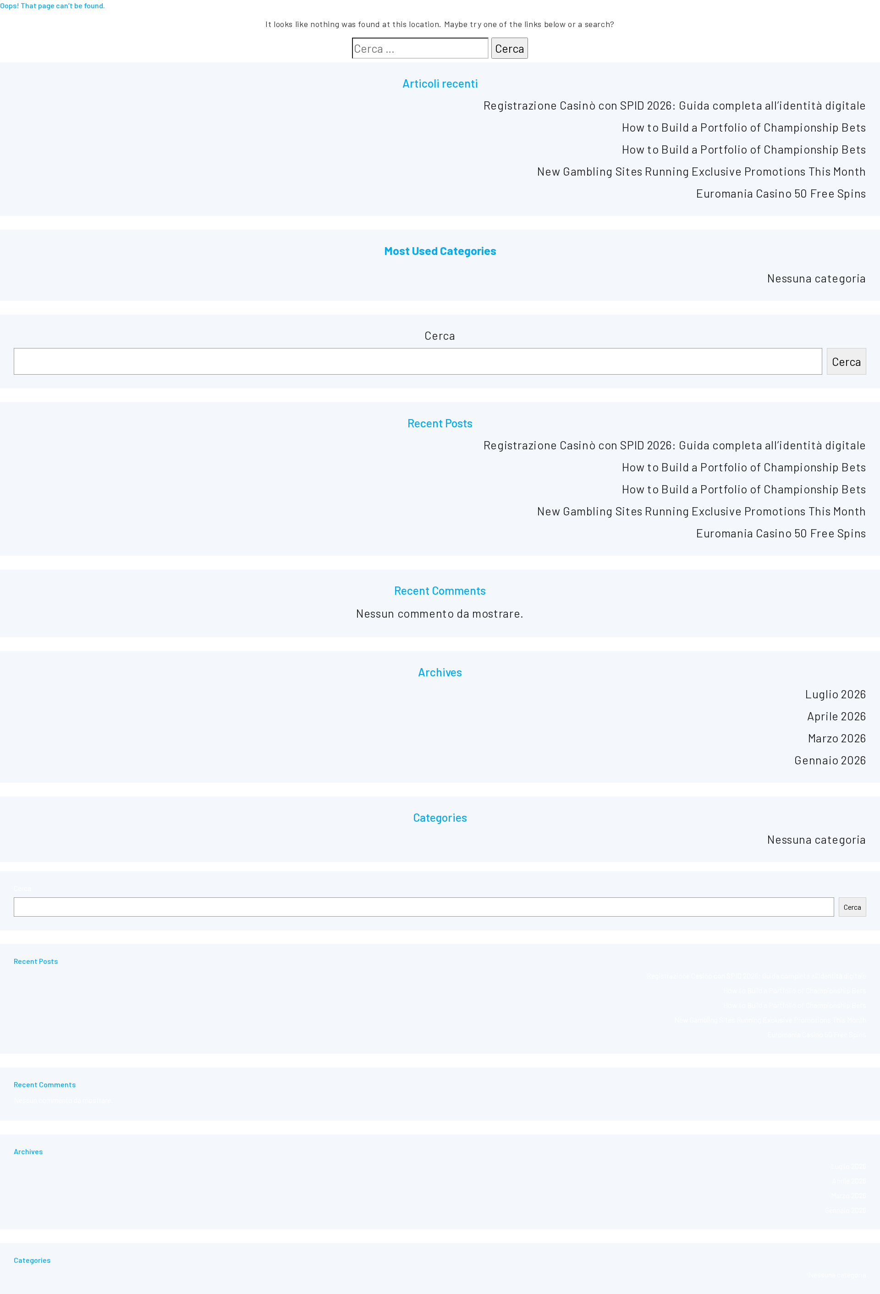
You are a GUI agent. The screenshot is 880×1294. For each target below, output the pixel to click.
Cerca (439, 335)
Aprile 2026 (836, 716)
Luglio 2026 (835, 694)
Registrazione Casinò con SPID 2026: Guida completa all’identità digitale (675, 105)
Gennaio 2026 (830, 760)
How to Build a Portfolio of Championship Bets (744, 127)
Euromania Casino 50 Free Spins (781, 193)
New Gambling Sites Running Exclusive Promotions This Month (701, 171)
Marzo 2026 (837, 738)
